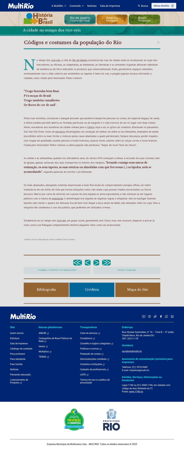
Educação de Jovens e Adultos (50, 240)
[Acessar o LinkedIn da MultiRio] (172, 316)
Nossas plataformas (50, 327)
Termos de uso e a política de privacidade (95, 381)
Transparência (88, 327)
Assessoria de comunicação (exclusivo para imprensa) (147, 360)
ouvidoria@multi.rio (132, 351)
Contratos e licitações (91, 364)
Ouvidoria (127, 345)
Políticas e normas (89, 348)
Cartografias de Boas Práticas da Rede (55, 340)
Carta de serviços (89, 333)
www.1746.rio (136, 391)
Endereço (127, 327)
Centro (90, 127)
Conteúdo (75, 5)
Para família (16, 364)
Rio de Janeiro (80, 60)
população (57, 198)
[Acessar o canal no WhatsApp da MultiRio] (166, 316)
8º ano (34, 240)
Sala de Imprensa (110, 5)
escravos (60, 131)
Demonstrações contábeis (93, 359)
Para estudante (17, 359)
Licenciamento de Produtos (19, 381)
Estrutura (14, 338)
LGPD (83, 374)
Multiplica (44, 351)
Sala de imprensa (19, 343)
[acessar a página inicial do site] (21, 6)
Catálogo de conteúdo (21, 348)
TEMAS (43, 356)
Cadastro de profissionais (93, 369)
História (27, 240)
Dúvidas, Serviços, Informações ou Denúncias (142, 379)
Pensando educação (20, 374)
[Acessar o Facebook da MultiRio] (161, 316)
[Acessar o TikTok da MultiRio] (155, 316)
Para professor (17, 353)
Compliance (86, 338)
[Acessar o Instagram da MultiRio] (149, 316)
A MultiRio (57, 5)
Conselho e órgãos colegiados (95, 343)
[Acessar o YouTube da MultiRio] (143, 316)
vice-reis (55, 60)
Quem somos (17, 333)
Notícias (92, 5)
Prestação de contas (90, 353)
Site (12, 327)
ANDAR (43, 333)
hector (42, 346)
